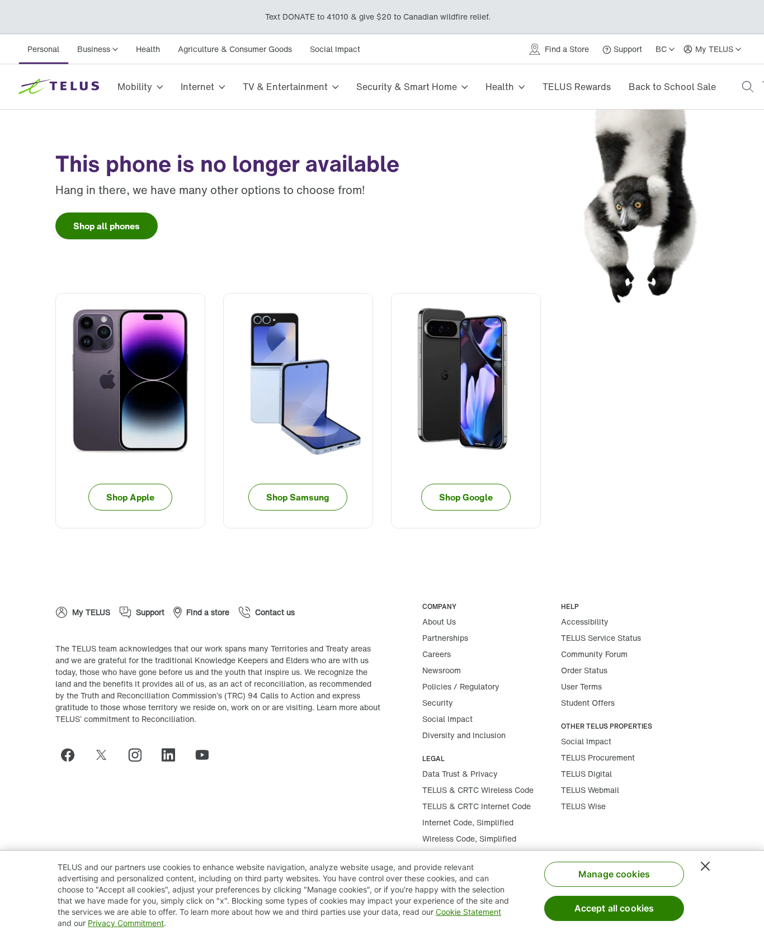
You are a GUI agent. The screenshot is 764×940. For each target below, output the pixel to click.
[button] (748, 87)
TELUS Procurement (598, 757)
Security (437, 702)
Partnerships (445, 638)
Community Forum (594, 654)
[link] (106, 226)
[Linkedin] (173, 755)
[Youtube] (206, 755)
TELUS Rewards (577, 86)
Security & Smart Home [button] (406, 86)
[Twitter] (105, 755)
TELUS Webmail (590, 790)
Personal (43, 49)
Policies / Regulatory (460, 686)
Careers (436, 654)
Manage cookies (614, 874)
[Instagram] (139, 755)
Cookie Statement (468, 912)
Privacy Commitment (126, 923)
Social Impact (335, 49)
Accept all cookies (614, 908)
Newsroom (441, 670)
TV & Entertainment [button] (285, 86)
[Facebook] (72, 755)
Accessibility (585, 621)
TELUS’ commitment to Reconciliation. (125, 719)
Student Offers (588, 702)
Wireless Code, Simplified (469, 838)
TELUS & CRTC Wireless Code (478, 790)
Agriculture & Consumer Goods (235, 49)
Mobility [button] (134, 86)
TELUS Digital (586, 774)
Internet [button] (197, 86)
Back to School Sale (672, 86)
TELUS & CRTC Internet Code (476, 806)
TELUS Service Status (601, 638)
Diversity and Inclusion (464, 735)
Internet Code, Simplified (467, 822)
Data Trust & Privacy (460, 774)
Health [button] (499, 86)
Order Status (584, 670)
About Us (439, 621)
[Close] (705, 866)
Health (148, 49)
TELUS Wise (583, 806)
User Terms (581, 686)
